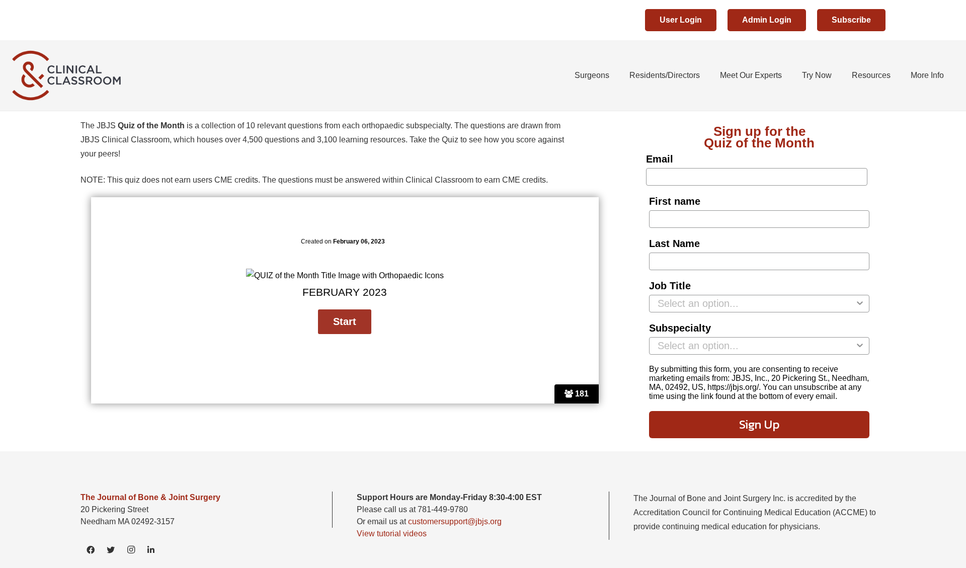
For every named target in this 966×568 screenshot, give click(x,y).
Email (659, 159)
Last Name (674, 243)
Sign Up (759, 424)
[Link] (68, 75)
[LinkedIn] (151, 550)
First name (674, 201)
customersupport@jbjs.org (455, 521)
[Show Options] (860, 303)
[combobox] (756, 303)
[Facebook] (90, 550)
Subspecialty (680, 328)
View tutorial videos (392, 533)
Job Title (670, 285)
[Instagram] (131, 550)
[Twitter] (111, 550)
